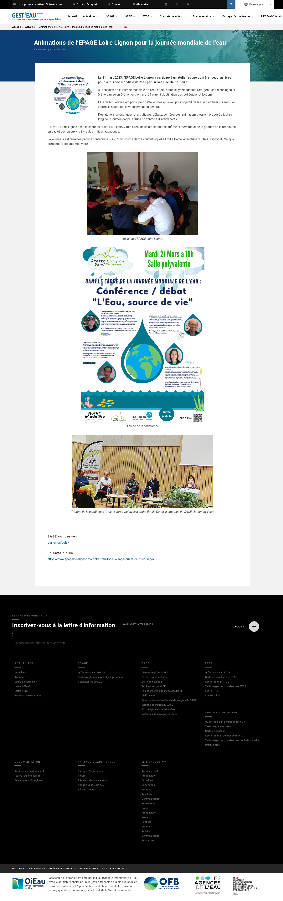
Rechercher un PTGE (217, 681)
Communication (150, 798)
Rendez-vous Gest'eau (91, 784)
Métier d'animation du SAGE (157, 704)
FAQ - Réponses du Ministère (158, 709)
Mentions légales (31, 868)
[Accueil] (36, 16)
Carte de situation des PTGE (221, 677)
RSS (105, 868)
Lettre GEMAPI (22, 686)
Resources (148, 840)
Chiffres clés (149, 695)
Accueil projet (150, 771)
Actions (146, 789)
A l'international (86, 789)
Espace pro (256, 4)
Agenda (18, 677)
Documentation (202, 16)
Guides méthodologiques (29, 780)
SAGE (128, 16)
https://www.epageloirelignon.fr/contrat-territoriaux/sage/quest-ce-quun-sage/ (101, 559)
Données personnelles (61, 868)
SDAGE (110, 16)
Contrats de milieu (171, 16)
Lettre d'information (25, 681)
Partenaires (148, 784)
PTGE (145, 16)
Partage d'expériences (236, 16)
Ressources (149, 803)
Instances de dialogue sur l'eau (159, 714)
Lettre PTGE (21, 690)
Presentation (149, 812)
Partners (146, 821)
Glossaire (142, 4)
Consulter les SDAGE (90, 681)
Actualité (30, 27)
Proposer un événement (28, 695)
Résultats (147, 794)
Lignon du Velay (58, 542)
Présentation (149, 775)
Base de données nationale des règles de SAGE (169, 700)
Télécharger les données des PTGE (225, 686)
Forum (81, 775)
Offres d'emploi (87, 4)
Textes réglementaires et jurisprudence (101, 677)
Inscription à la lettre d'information (39, 4)
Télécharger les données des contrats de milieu (232, 740)
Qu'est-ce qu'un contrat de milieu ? (225, 721)
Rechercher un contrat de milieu (223, 735)
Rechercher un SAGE (154, 686)
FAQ (14, 868)
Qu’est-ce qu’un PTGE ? (218, 672)
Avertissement (90, 868)
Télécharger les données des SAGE (162, 690)
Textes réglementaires (154, 677)
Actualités (89, 16)
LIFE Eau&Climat (271, 16)
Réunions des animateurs (92, 780)
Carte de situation (152, 681)
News (145, 817)
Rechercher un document (29, 771)
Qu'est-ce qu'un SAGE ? (155, 672)
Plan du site (118, 868)
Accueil (72, 16)
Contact (117, 4)
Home (145, 808)
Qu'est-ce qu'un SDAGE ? (92, 672)
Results (146, 831)
